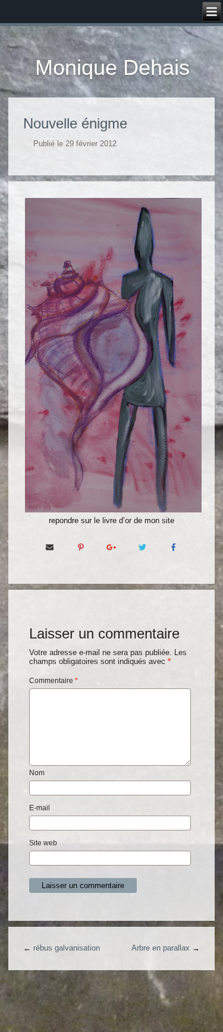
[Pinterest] (81, 547)
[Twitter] (142, 547)
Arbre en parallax (160, 947)
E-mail (39, 808)
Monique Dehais (112, 67)
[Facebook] (173, 547)
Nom (37, 773)
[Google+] (112, 547)
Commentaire (53, 681)
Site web (43, 843)
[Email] (50, 547)
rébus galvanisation (66, 947)
